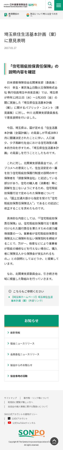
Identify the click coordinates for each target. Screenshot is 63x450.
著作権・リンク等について (36, 397)
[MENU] (58, 5)
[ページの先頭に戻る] (54, 441)
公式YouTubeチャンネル (24, 422)
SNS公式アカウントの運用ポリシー (20, 414)
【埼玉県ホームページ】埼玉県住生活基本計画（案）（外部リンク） (32, 298)
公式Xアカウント (20, 418)
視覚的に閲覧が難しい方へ (20, 402)
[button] (50, 5)
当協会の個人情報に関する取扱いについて (28, 406)
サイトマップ (10, 397)
